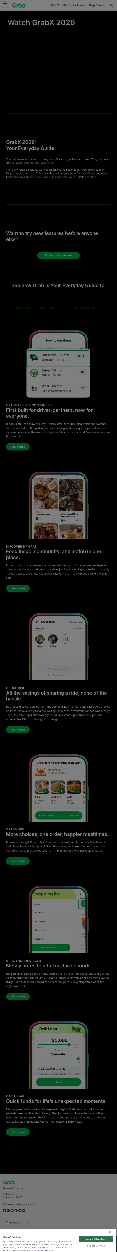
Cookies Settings (96, 1246)
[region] (58, 1240)
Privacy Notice (45, 1250)
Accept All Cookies (95, 1239)
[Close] (110, 1232)
